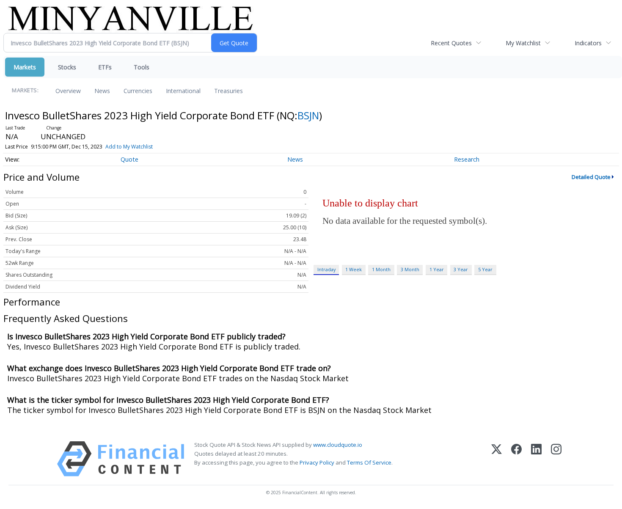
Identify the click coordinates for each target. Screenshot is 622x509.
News (102, 91)
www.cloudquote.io (337, 444)
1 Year (436, 269)
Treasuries (228, 91)
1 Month (381, 269)
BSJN (308, 115)
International (183, 91)
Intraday (326, 269)
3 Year (461, 269)
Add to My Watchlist (129, 146)
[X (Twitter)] (496, 458)
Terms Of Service (369, 462)
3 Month (410, 269)
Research (466, 159)
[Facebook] (516, 458)
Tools (141, 67)
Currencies (138, 91)
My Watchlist (523, 43)
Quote (129, 159)
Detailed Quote (591, 177)
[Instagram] (556, 458)
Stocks (67, 67)
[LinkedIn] (536, 458)
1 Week (353, 269)
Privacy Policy (317, 462)
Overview (68, 91)
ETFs (105, 67)
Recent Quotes (451, 43)
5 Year (485, 269)
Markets (25, 67)
